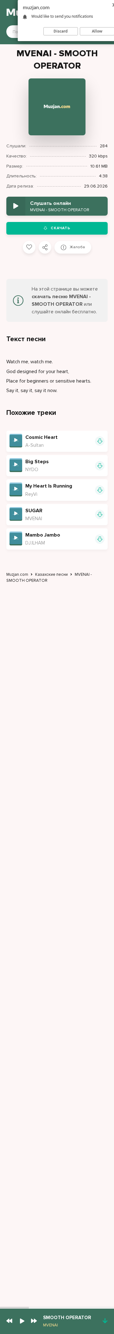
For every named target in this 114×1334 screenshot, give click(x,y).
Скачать (60, 228)
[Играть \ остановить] (16, 440)
